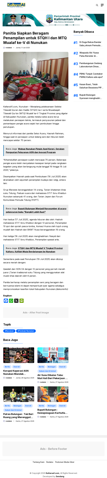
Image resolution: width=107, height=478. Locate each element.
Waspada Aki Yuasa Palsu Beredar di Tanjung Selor (89, 55)
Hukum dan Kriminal (47, 371)
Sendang (60, 476)
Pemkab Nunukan (26, 331)
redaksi (9, 48)
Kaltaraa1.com (52, 473)
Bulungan (52, 367)
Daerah (17, 367)
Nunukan (10, 331)
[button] (97, 5)
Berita (7, 367)
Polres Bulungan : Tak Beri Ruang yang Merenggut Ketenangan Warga (18, 417)
